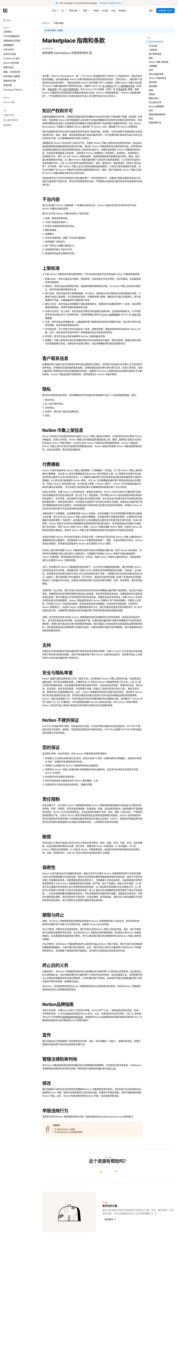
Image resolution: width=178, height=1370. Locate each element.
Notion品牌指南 (58, 1004)
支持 (46, 645)
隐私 (46, 389)
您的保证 (51, 747)
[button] (19, 20)
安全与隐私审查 (57, 672)
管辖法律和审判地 (59, 1059)
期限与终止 (53, 915)
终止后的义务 (55, 965)
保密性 (48, 867)
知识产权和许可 (57, 110)
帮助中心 (46, 23)
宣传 (46, 1035)
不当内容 (51, 199)
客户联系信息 (55, 358)
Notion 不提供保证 (60, 720)
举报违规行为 (55, 1110)
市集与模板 (59, 23)
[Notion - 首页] (5, 10)
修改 (46, 1083)
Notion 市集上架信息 (62, 430)
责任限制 (51, 799)
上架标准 (51, 268)
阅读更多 (110, 1219)
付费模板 (51, 464)
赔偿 (46, 836)
